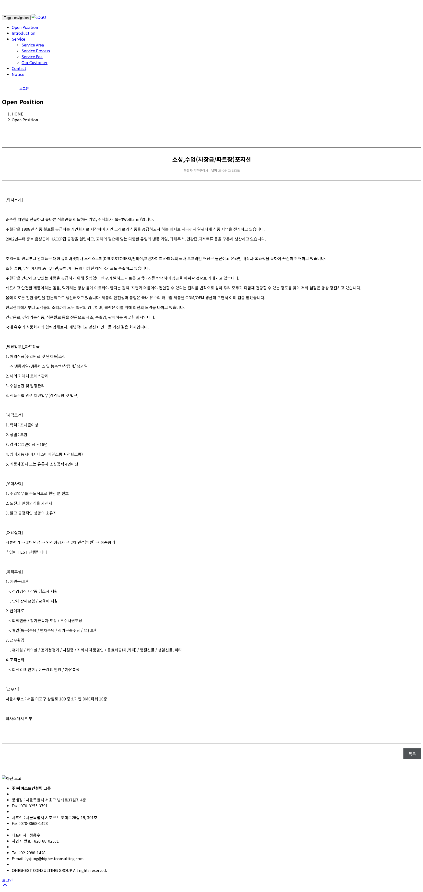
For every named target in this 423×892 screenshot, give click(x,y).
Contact (19, 68)
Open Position (25, 27)
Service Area (33, 45)
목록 (412, 754)
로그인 (24, 88)
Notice (18, 74)
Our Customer (34, 62)
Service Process (36, 51)
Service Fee (32, 56)
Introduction (23, 33)
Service (18, 39)
